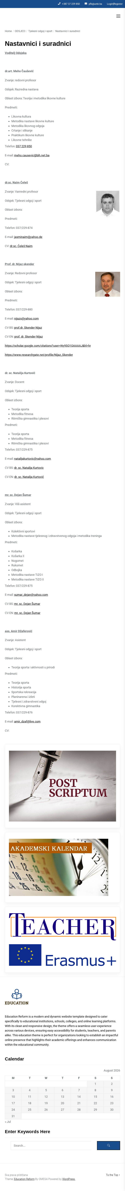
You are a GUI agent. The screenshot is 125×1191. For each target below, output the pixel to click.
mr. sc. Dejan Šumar (27, 603)
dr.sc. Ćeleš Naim (21, 246)
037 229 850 (24, 146)
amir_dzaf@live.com (27, 721)
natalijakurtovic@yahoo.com (32, 458)
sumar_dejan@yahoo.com (31, 594)
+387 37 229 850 (71, 3)
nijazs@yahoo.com (26, 318)
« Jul (8, 1121)
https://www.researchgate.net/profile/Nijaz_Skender (39, 354)
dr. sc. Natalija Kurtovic (29, 467)
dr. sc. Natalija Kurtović (29, 477)
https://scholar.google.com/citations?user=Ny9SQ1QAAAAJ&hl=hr (48, 345)
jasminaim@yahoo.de (28, 237)
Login (110, 3)
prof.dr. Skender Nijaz (28, 327)
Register (118, 3)
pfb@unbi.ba (95, 3)
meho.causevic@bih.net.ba (31, 155)
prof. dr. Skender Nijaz (28, 336)
